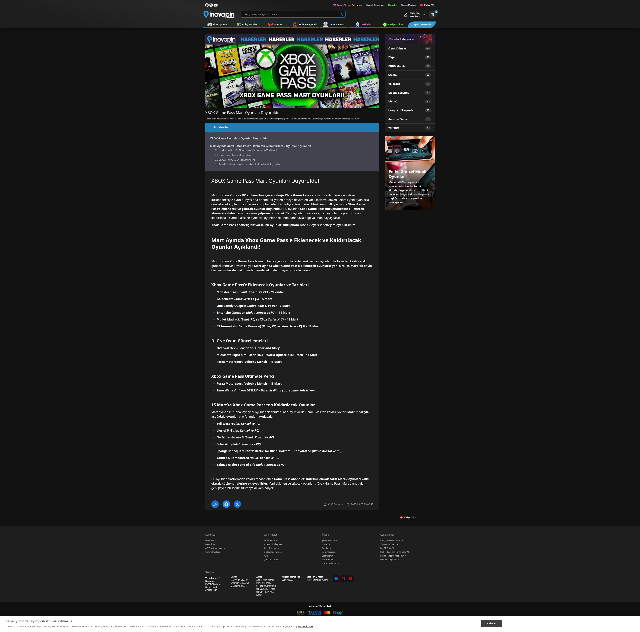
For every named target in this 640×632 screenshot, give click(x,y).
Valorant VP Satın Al (389, 544)
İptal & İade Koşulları (273, 552)
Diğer (392, 57)
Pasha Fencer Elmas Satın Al (393, 555)
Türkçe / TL (429, 5)
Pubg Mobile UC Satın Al (391, 540)
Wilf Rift (393, 128)
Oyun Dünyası (397, 48)
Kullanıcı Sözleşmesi (273, 544)
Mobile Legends (398, 92)
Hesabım (326, 544)
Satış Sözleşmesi (271, 548)
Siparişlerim (327, 555)
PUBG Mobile (397, 66)
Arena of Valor (397, 119)
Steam (392, 75)
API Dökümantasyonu (215, 548)
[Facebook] (336, 578)
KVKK (266, 555)
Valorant (394, 84)
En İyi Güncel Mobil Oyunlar (407, 174)
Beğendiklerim (329, 552)
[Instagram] (343, 578)
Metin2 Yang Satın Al (389, 559)
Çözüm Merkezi (212, 552)
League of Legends (400, 110)
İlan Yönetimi (328, 559)
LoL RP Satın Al (387, 548)
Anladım (491, 623)
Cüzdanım (326, 548)
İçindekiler (221, 127)
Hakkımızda (210, 540)
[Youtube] (350, 578)
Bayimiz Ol (210, 544)
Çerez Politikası (271, 559)
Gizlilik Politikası (271, 540)
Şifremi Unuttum (329, 540)
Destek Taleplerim (330, 563)
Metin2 (393, 101)
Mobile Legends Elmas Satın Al (394, 552)
